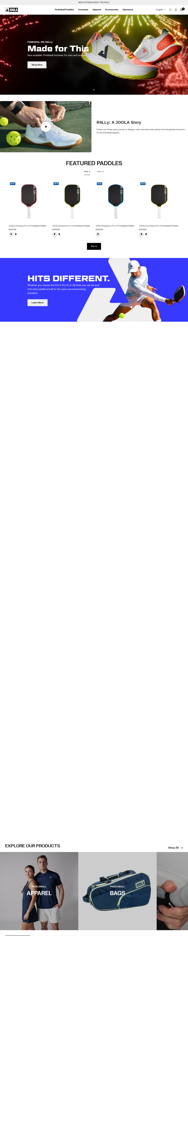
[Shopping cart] (181, 9)
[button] (183, 67)
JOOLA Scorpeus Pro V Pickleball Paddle (158, 251)
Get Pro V (94, 75)
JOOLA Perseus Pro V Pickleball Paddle (27, 251)
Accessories (111, 9)
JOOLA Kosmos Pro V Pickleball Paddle (71, 251)
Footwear (83, 9)
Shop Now (39, 929)
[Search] (170, 10)
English (159, 9)
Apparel (96, 9)
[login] (176, 9)
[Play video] (46, 152)
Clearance (128, 9)
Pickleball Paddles (64, 9)
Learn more (37, 328)
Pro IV (100, 197)
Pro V (87, 197)
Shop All (173, 872)
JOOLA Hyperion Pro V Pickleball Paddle (115, 251)
